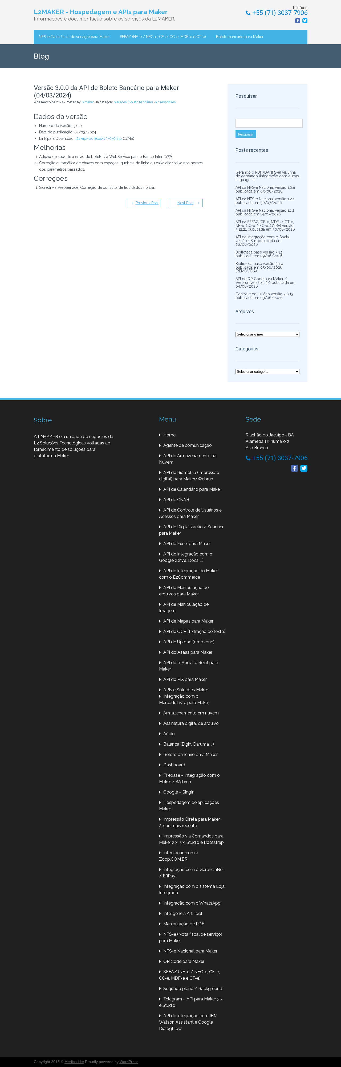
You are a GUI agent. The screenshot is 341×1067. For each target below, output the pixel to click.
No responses (165, 102)
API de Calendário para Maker (192, 489)
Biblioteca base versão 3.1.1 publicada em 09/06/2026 (259, 254)
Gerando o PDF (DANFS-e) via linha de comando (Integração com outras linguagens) (267, 176)
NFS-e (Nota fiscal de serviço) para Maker (74, 37)
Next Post (185, 203)
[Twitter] (304, 20)
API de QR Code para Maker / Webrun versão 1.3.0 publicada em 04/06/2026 (265, 282)
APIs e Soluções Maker (185, 689)
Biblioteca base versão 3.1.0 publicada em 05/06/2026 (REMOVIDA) (259, 267)
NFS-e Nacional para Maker (190, 951)
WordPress (129, 1062)
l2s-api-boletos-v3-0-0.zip (98, 138)
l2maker (88, 102)
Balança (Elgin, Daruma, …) (188, 744)
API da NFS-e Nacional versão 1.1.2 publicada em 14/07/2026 (265, 212)
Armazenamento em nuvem (191, 713)
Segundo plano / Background (192, 988)
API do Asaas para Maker (187, 652)
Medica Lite (74, 1062)
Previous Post (147, 203)
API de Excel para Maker (187, 543)
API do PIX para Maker (185, 679)
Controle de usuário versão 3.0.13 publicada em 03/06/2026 (264, 296)
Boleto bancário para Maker (239, 37)
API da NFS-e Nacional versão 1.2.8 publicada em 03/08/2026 (265, 189)
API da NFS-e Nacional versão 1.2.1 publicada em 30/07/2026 (265, 201)
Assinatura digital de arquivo (191, 723)
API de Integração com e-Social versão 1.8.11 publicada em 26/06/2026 (263, 241)
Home (169, 435)
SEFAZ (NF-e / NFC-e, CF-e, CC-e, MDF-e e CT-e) (163, 37)
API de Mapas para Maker (188, 621)
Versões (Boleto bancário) (133, 102)
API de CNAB (176, 499)
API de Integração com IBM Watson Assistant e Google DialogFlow (188, 1022)
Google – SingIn (178, 792)
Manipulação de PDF (183, 923)
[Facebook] (297, 20)
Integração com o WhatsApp (192, 903)
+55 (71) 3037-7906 (279, 13)
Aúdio (169, 733)
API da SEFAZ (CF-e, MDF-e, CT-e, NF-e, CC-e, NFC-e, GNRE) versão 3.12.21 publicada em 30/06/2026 (265, 225)
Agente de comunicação (187, 445)
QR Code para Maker (183, 961)
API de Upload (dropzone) (188, 641)
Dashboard (174, 764)
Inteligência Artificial (182, 913)
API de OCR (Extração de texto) (194, 631)
